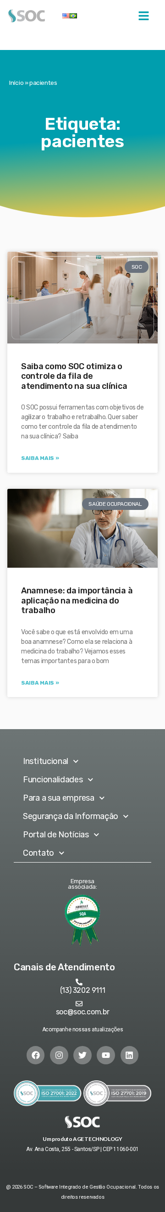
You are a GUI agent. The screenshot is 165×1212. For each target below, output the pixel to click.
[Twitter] (82, 1055)
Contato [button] (38, 853)
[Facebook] (36, 1055)
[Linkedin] (130, 1055)
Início (16, 82)
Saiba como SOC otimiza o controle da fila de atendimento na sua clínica (74, 376)
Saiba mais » (40, 458)
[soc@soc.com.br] (79, 1003)
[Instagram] (59, 1055)
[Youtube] (106, 1055)
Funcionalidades (53, 780)
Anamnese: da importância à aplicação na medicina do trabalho (76, 600)
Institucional (45, 761)
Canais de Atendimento (64, 967)
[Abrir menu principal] (143, 16)
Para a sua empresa (58, 798)
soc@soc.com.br (83, 1011)
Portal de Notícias (56, 835)
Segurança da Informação (70, 816)
